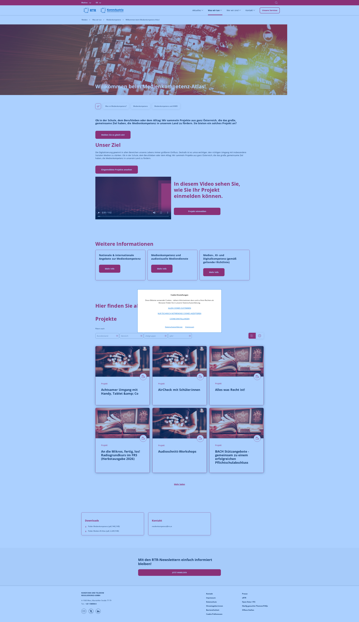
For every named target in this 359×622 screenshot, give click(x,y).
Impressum (189, 327)
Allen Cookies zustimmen (179, 308)
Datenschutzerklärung (173, 327)
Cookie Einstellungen (179, 319)
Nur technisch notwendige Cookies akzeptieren (179, 313)
